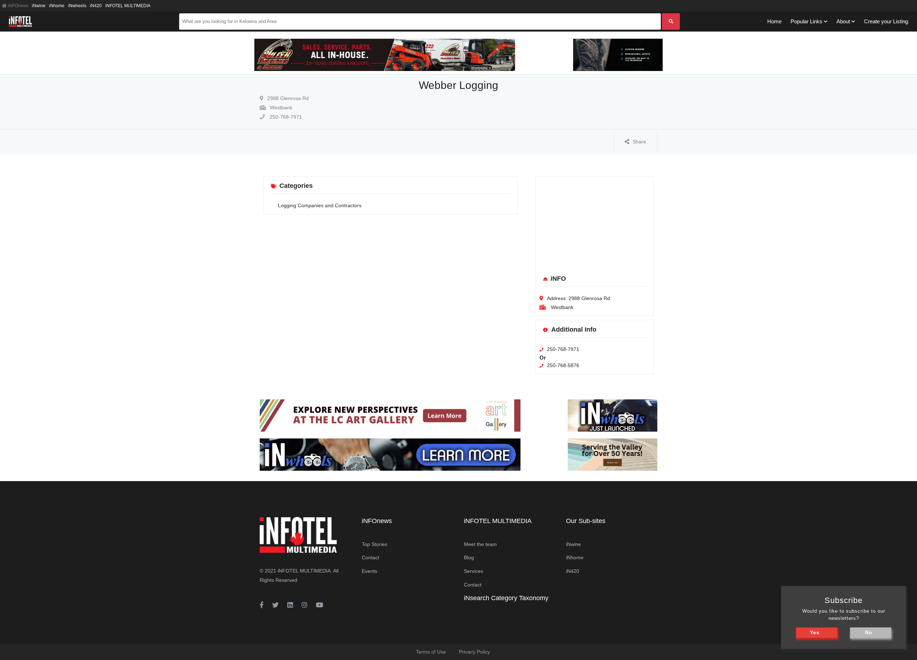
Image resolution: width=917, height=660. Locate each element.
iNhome (56, 5)
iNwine (38, 5)
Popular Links (806, 21)
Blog (469, 557)
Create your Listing (886, 21)
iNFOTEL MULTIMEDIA (127, 5)
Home (774, 21)
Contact (370, 557)
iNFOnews (17, 5)
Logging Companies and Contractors (319, 205)
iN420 (96, 5)
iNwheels (77, 5)
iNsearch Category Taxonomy (506, 598)
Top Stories (374, 544)
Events (369, 571)
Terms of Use (431, 652)
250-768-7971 (285, 117)
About (843, 21)
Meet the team (480, 544)
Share (639, 141)
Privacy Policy (474, 652)
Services (473, 571)
